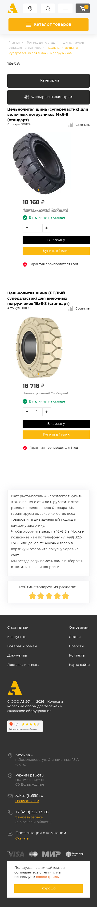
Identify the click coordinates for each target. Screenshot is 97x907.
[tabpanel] (39, 163)
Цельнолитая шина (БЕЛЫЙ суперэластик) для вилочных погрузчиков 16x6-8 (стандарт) (38, 298)
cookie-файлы (48, 877)
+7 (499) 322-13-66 (31, 812)
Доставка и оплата (23, 665)
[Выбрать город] (30, 8)
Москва (22, 755)
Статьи (75, 637)
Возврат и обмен (22, 646)
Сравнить (83, 124)
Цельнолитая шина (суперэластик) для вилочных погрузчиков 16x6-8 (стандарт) (47, 114)
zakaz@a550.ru (29, 796)
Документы (17, 655)
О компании (17, 627)
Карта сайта (79, 665)
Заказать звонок (29, 817)
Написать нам (27, 801)
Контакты (77, 655)
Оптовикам (79, 627)
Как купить (16, 637)
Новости (76, 646)
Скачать (22, 838)
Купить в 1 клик (56, 251)
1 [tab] (39, 190)
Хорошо (49, 888)
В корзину (56, 240)
